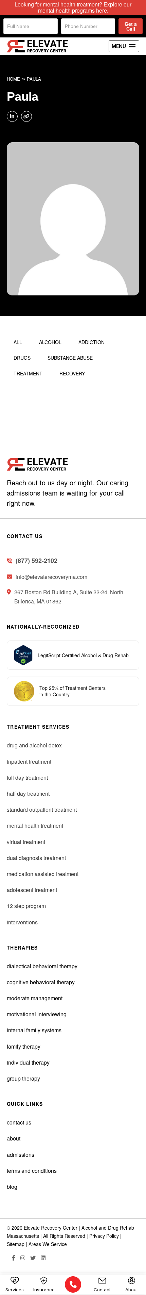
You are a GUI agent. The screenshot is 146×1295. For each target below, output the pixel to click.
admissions (20, 1155)
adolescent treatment (32, 890)
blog (12, 1187)
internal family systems (34, 1030)
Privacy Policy (104, 1235)
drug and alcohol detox (34, 745)
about (13, 1138)
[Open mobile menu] (124, 46)
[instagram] (20, 1258)
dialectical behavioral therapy (42, 966)
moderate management (34, 998)
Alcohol (50, 342)
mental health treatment (35, 825)
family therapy (23, 1046)
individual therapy (28, 1062)
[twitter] (30, 1258)
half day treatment (28, 793)
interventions (22, 922)
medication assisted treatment (42, 874)
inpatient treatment (29, 761)
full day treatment (27, 777)
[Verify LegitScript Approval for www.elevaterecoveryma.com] (23, 654)
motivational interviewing (37, 1014)
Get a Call (131, 26)
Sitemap (15, 1244)
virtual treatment (26, 842)
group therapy (23, 1078)
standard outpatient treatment (42, 809)
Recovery (72, 373)
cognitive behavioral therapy (41, 982)
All (18, 342)
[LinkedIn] (40, 1258)
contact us (19, 1122)
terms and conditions (32, 1171)
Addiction (91, 342)
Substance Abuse (70, 357)
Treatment (28, 373)
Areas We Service (48, 1244)
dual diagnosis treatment (36, 858)
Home (13, 79)
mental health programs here (72, 10)
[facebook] (11, 1258)
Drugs (22, 357)
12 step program (26, 906)
